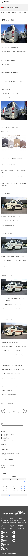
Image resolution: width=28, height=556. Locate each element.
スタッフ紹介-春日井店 (4, 520)
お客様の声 (20, 518)
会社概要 (11, 528)
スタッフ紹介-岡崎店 (21, 520)
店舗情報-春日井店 (13, 522)
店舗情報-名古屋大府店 (22, 522)
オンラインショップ (21, 524)
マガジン (3, 445)
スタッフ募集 (3, 528)
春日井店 (6, 532)
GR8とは (2, 518)
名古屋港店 (6, 544)
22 (21, 488)
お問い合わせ (3, 526)
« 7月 (9, 495)
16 (24, 486)
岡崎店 (5, 540)
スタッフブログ (12, 525)
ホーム (2, 12)
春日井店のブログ (6, 433)
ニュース (2, 525)
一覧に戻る (14, 411)
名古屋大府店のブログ (13, 12)
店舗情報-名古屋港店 (13, 524)
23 (24, 488)
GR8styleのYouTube (21, 525)
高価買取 (19, 526)
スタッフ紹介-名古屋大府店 (14, 521)
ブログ (6, 12)
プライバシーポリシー (21, 528)
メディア (4, 437)
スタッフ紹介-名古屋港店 (5, 522)
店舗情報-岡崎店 (3, 524)
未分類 (4, 431)
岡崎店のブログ (6, 438)
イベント (4, 435)
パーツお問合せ (6, 548)
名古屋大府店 (7, 536)
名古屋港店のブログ (7, 440)
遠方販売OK (12, 526)
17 (3, 488)
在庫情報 (11, 518)
